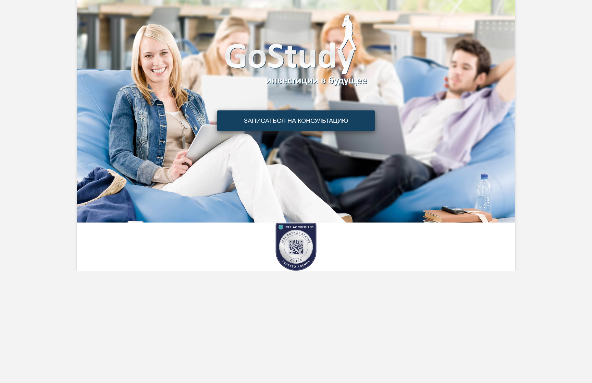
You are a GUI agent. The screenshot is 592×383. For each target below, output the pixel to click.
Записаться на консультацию (296, 120)
